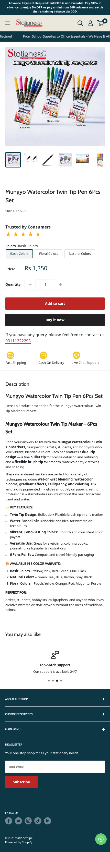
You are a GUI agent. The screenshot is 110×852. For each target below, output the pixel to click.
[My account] (90, 23)
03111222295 (18, 341)
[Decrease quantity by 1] (30, 284)
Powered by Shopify (18, 842)
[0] (100, 23)
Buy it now (55, 319)
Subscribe (21, 781)
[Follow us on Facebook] (8, 820)
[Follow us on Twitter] (18, 820)
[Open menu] (7, 23)
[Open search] (80, 23)
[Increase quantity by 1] (60, 284)
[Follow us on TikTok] (37, 820)
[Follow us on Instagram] (28, 820)
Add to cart (55, 303)
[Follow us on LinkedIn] (47, 820)
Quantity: (13, 284)
